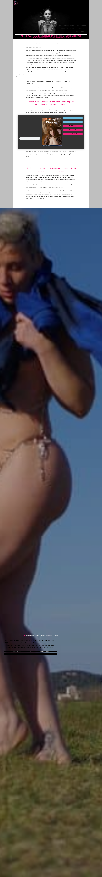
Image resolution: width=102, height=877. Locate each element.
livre (31, 47)
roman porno (38, 47)
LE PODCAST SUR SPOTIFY (30, 653)
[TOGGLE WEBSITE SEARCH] (73, 3)
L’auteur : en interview (44, 651)
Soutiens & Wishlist (81, 28)
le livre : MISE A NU (17, 651)
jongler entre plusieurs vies (33, 60)
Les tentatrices (72, 52)
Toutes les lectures (54, 28)
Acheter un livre (64, 28)
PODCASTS (72, 28)
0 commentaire (52, 43)
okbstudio (84, 31)
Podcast (34, 47)
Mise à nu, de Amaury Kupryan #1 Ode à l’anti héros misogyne (59, 37)
